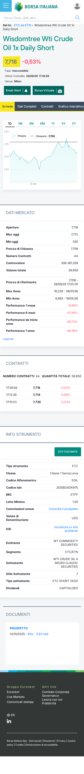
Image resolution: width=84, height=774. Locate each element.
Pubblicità (49, 703)
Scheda (7, 106)
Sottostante (68, 451)
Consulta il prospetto (63, 509)
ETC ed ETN (22, 25)
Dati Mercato (20, 212)
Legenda (8, 338)
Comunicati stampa (20, 702)
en (13, 715)
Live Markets (16, 697)
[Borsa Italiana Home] (36, 6)
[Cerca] (77, 18)
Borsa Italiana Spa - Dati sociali (24, 740)
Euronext (13, 692)
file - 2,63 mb (38, 634)
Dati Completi (27, 106)
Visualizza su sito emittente (66, 529)
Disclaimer (49, 740)
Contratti (47, 106)
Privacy (61, 740)
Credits (19, 744)
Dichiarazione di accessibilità (41, 744)
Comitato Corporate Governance (55, 694)
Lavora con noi (52, 699)
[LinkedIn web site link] (9, 722)
